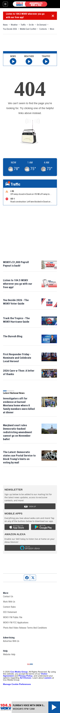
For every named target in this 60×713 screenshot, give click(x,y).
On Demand (41, 25)
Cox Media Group (19, 672)
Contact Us (8, 596)
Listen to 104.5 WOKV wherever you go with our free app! (25, 15)
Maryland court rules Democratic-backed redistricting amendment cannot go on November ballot (17, 432)
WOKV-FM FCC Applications (15, 622)
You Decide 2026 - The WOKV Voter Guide (16, 301)
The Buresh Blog (12, 336)
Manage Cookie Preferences (17, 684)
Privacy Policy (25, 676)
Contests (43, 29)
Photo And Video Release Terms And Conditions (25, 627)
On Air (31, 25)
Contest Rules (9, 607)
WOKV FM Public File (12, 617)
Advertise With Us (11, 641)
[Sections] (5, 4)
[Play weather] (29, 61)
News (5, 25)
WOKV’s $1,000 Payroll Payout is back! (16, 263)
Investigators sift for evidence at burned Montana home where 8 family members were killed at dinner (19, 405)
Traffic (23, 25)
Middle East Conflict (28, 29)
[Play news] (13, 61)
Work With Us (9, 601)
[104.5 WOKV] (30, 4)
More (52, 29)
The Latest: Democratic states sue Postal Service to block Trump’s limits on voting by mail (19, 457)
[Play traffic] (46, 61)
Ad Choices (25, 678)
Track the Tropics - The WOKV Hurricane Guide (16, 320)
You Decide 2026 (10, 29)
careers (48, 678)
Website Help (9, 654)
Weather (14, 25)
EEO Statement (10, 612)
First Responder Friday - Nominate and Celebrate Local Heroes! (17, 358)
